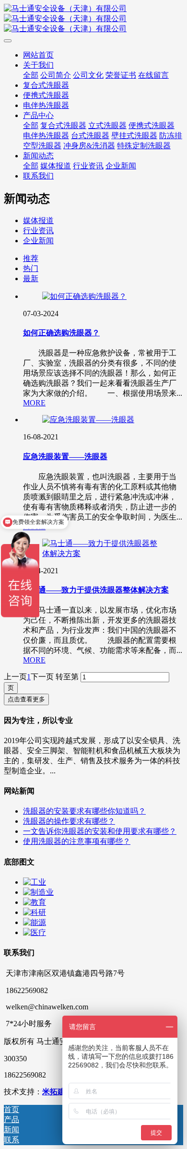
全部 (30, 75)
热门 (30, 268)
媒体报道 (38, 220)
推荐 (30, 258)
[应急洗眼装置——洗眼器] (88, 419)
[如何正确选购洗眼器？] (84, 296)
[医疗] (34, 932)
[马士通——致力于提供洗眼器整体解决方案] (103, 553)
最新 (30, 278)
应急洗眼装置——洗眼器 (65, 456)
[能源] (34, 922)
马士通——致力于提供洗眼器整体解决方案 (96, 590)
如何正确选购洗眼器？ (61, 333)
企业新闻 (38, 241)
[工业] (34, 882)
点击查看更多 (26, 699)
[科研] (34, 912)
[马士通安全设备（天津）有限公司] (93, 19)
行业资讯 (38, 230)
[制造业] (38, 892)
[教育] (34, 902)
